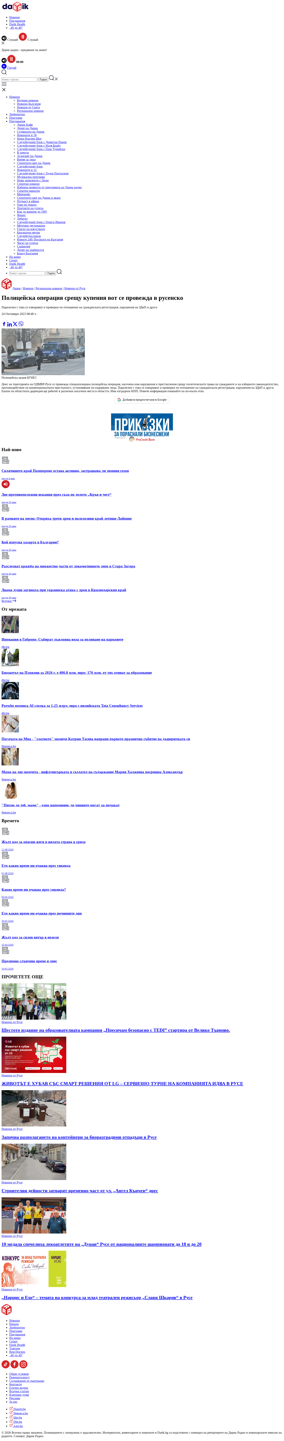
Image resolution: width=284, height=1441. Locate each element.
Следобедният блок (30, 166)
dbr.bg (5, 647)
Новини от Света (28, 107)
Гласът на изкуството (31, 229)
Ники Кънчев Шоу (29, 138)
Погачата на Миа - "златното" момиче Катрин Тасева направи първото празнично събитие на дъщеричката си (96, 739)
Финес (21, 215)
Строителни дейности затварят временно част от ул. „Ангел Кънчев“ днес (80, 1190)
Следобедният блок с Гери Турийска (41, 149)
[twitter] (15, 325)
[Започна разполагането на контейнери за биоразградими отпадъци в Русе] (34, 1125)
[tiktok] (6, 1367)
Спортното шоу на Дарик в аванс (39, 197)
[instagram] (23, 1367)
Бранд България (27, 253)
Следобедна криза (29, 236)
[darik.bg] (15, 10)
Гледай (11, 67)
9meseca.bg (9, 746)
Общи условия (19, 1374)
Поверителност (19, 1377)
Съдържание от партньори (26, 1380)
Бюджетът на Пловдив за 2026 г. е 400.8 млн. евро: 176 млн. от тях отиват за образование (77, 673)
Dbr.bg (17, 1421)
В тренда (23, 152)
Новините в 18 (27, 135)
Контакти (15, 1384)
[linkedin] (10, 325)
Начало (14, 1324)
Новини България (29, 103)
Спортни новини (28, 183)
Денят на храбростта (30, 250)
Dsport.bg (19, 1409)
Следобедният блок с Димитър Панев (42, 142)
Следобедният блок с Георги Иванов (41, 222)
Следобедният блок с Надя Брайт (39, 145)
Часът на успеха (27, 243)
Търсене (14, 1348)
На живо (15, 256)
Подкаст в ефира (28, 201)
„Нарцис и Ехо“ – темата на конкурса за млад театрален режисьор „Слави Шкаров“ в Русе (97, 1297)
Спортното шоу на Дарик (33, 163)
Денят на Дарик (27, 128)
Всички (7, 601)
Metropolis (23, 194)
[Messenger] (10, 319)
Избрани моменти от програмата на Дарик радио (49, 187)
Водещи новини (27, 100)
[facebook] (4, 325)
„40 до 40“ (16, 27)
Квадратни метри (28, 232)
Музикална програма (31, 177)
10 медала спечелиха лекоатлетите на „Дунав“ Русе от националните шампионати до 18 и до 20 (102, 1244)
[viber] (20, 325)
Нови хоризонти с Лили (33, 180)
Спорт (13, 260)
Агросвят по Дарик (30, 156)
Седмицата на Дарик (30, 131)
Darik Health (17, 24)
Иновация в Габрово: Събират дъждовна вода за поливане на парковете (62, 639)
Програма (15, 117)
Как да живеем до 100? (32, 211)
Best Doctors (17, 1351)
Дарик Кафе (25, 124)
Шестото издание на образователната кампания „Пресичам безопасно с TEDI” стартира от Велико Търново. (116, 1030)
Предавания (17, 20)
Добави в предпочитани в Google (144, 399)
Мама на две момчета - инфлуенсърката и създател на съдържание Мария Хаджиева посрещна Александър (92, 772)
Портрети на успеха (30, 208)
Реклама (14, 1398)
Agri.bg (18, 1426)
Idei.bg (17, 1417)
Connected (23, 246)
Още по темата (27, 204)
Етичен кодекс (18, 1387)
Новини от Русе (74, 288)
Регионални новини (30, 110)
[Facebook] (15, 319)
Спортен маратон (28, 190)
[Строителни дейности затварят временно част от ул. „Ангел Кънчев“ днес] (34, 1179)
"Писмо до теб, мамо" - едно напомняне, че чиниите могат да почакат (61, 805)
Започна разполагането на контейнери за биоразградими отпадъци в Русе (79, 1137)
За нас (13, 1401)
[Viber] (4, 319)
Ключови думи (19, 1394)
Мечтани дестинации (31, 225)
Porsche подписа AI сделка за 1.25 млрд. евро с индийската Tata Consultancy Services (72, 706)
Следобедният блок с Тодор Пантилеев (43, 173)
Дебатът (22, 218)
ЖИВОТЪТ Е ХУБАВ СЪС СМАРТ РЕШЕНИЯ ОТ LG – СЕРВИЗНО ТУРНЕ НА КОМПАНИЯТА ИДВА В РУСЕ (122, 1083)
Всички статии (19, 1391)
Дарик (16, 288)
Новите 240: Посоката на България (40, 239)
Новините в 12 (27, 170)
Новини (14, 17)
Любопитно (17, 114)
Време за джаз (26, 159)
